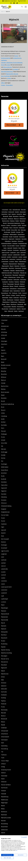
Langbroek (13, 252)
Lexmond (3, 257)
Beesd (10, 216)
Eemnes (18, 232)
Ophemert (10, 279)
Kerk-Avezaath (5, 539)
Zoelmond (21, 311)
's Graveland (5, 209)
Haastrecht (11, 239)
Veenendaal (5, 297)
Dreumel (15, 227)
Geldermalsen (13, 234)
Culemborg (14, 225)
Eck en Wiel (14, 230)
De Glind (24, 225)
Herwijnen (14, 241)
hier (16, 850)
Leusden (23, 254)
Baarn (24, 214)
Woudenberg (20, 306)
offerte (3, 83)
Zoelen (16, 311)
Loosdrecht (19, 259)
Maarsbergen (22, 261)
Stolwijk (23, 290)
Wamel (3, 304)
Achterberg (4, 212)
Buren (22, 223)
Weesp (8, 304)
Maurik (12, 266)
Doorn (10, 227)
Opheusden (16, 279)
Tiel (10, 293)
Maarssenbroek (13, 263)
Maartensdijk (9, 74)
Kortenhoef (23, 250)
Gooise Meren (21, 234)
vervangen (15, 69)
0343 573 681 (23, 0)
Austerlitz (19, 214)
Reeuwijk (17, 284)
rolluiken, (3, 62)
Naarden (12, 270)
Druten (3, 230)
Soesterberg (17, 290)
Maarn (16, 261)
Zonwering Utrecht (6, 769)
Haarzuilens (4, 239)
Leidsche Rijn (16, 254)
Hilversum (20, 241)
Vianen (11, 297)
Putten (4, 284)
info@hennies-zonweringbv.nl (10, 0)
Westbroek (20, 304)
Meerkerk (16, 266)
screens (8, 65)
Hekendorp (8, 241)
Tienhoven (14, 293)
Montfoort (11, 268)
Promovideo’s (9, 85)
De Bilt (19, 225)
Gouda (10, 236)
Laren (18, 252)
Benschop (21, 216)
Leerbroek (23, 252)
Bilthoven (10, 218)
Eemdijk (13, 232)
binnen (16, 56)
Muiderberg (6, 270)
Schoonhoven (13, 288)
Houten (4, 245)
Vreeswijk (22, 300)
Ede (19, 230)
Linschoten (15, 257)
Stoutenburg (4, 293)
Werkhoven (14, 304)
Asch (2, 76)
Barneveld (5, 216)
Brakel (17, 221)
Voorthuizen (10, 300)
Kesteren (9, 250)
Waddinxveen (14, 302)
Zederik (19, 309)
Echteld (8, 230)
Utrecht (18, 295)
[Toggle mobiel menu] (25, 7)
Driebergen (22, 227)
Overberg (11, 281)
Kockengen (16, 250)
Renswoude (6, 286)
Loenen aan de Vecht (6, 587)
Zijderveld (10, 311)
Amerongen (23, 212)
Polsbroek (22, 281)
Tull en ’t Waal (5, 760)
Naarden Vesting (20, 270)
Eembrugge (7, 232)
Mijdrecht (22, 266)
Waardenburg (6, 302)
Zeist (5, 311)
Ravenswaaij (10, 284)
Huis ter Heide (11, 245)
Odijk (22, 277)
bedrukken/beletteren (7, 71)
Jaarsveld (9, 248)
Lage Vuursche (5, 252)
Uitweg (13, 295)
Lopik (24, 259)
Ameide (17, 212)
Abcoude (15, 74)
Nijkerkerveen (12, 277)
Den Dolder (6, 227)
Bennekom (16, 216)
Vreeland (16, 300)
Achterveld (11, 212)
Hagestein (18, 239)
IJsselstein (23, 245)
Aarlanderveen (16, 209)
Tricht (19, 293)
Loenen (20, 257)
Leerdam (4, 254)
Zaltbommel (12, 309)
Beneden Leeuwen (5, 365)
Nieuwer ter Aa (5, 659)
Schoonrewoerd (21, 288)
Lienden (9, 257)
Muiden (24, 268)
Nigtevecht (22, 275)
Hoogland (15, 243)
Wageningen (21, 302)
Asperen (14, 214)
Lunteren (11, 261)
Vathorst (23, 295)
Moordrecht (18, 268)
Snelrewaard (5, 290)
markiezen (4, 60)
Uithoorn (8, 295)
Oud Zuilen (23, 279)
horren (3, 65)
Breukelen (22, 221)
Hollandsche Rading (6, 243)
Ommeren (3, 279)
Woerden (14, 306)
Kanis (19, 248)
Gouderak (15, 236)
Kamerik (15, 248)
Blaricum (16, 218)
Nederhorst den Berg (7, 272)
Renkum (22, 284)
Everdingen (7, 76)
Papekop (16, 281)
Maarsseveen (21, 263)
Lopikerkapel (4, 261)
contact (9, 78)
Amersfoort (4, 214)
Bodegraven (23, 218)
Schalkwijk (22, 286)
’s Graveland (4, 320)
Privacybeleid (24, 837)
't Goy (10, 209)
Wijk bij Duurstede (6, 817)
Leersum (10, 254)
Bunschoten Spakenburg (14, 223)
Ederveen (23, 230)
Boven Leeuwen (5, 392)
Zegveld (24, 309)
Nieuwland (15, 275)
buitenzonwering (5, 58)
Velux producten (7, 67)
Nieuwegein (16, 272)
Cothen (8, 225)
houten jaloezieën (17, 62)
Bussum (3, 225)
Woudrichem (5, 309)
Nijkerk (5, 277)
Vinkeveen (16, 297)
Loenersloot (12, 259)
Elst (22, 232)
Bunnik (5, 223)
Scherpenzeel (5, 288)
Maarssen (5, 263)
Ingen (5, 248)
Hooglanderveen (22, 243)
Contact (3, 85)
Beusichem (4, 218)
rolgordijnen (9, 62)
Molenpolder (4, 268)
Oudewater (5, 281)
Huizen (17, 245)
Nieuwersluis (8, 275)
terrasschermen (17, 58)
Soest (11, 290)
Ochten (18, 277)
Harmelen (24, 239)
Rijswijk (16, 286)
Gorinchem (5, 236)
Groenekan (22, 236)
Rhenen (11, 286)
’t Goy (2, 323)
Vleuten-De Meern (6, 784)
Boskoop (12, 221)
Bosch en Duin (5, 221)
